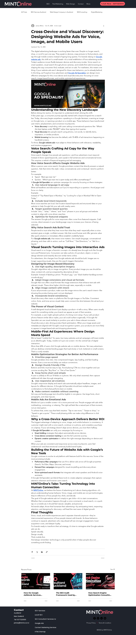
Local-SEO (39, 615)
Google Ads (39, 623)
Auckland (17, 613)
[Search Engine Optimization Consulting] (100, 581)
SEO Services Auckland (38, 12)
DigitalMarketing (96, 12)
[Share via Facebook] (32, 552)
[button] (48, 4)
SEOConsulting (82, 12)
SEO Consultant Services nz (42, 619)
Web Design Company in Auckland (61, 12)
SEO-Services (40, 610)
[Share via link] (47, 552)
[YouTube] (105, 618)
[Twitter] (98, 618)
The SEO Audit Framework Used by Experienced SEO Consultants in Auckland (67, 594)
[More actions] (103, 26)
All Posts (24, 12)
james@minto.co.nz (21, 623)
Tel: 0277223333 (20, 619)
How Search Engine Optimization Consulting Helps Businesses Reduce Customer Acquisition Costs (100, 594)
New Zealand (19, 616)
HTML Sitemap (40, 631)
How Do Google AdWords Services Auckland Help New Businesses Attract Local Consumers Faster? (35, 594)
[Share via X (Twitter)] (37, 552)
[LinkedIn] (101, 618)
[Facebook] (94, 618)
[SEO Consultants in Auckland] (68, 581)
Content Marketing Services (42, 627)
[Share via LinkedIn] (42, 552)
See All (112, 569)
